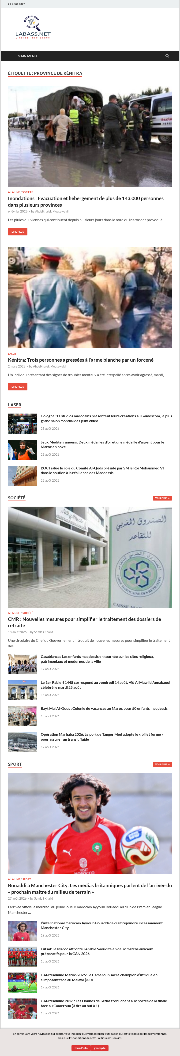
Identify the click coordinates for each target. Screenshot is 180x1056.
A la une (14, 192)
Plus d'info (81, 1048)
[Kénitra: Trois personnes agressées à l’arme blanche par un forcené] (90, 297)
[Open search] (167, 56)
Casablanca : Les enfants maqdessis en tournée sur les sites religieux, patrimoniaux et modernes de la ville (97, 658)
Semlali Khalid (43, 632)
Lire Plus (16, 230)
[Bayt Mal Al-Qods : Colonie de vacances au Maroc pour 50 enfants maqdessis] (22, 708)
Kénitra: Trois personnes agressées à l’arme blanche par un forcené (81, 360)
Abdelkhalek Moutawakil (51, 211)
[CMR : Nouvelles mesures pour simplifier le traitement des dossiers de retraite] (90, 509)
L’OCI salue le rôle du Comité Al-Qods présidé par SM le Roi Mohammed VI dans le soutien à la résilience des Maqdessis (102, 470)
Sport (26, 879)
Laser (12, 353)
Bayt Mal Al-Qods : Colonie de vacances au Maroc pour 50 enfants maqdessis (104, 708)
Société (27, 192)
